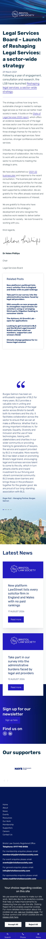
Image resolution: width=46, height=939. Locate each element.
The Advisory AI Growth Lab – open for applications (21, 319)
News (5, 811)
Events (6, 814)
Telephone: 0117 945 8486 (15, 847)
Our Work (7, 821)
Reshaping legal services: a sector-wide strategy (21, 87)
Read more (16, 619)
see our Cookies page (28, 912)
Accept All (13, 924)
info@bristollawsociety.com (16, 871)
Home (5, 804)
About (5, 808)
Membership (8, 824)
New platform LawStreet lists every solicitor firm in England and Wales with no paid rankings (22, 287)
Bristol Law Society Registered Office (19, 843)
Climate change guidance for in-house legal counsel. (22, 341)
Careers (6, 831)
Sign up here (11, 720)
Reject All (33, 924)
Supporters (8, 828)
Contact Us (7, 834)
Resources (7, 818)
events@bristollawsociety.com (18, 863)
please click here (10, 917)
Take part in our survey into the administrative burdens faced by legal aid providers (22, 297)
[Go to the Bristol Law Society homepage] (23, 15)
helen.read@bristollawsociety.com (19, 879)
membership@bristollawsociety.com (20, 854)
